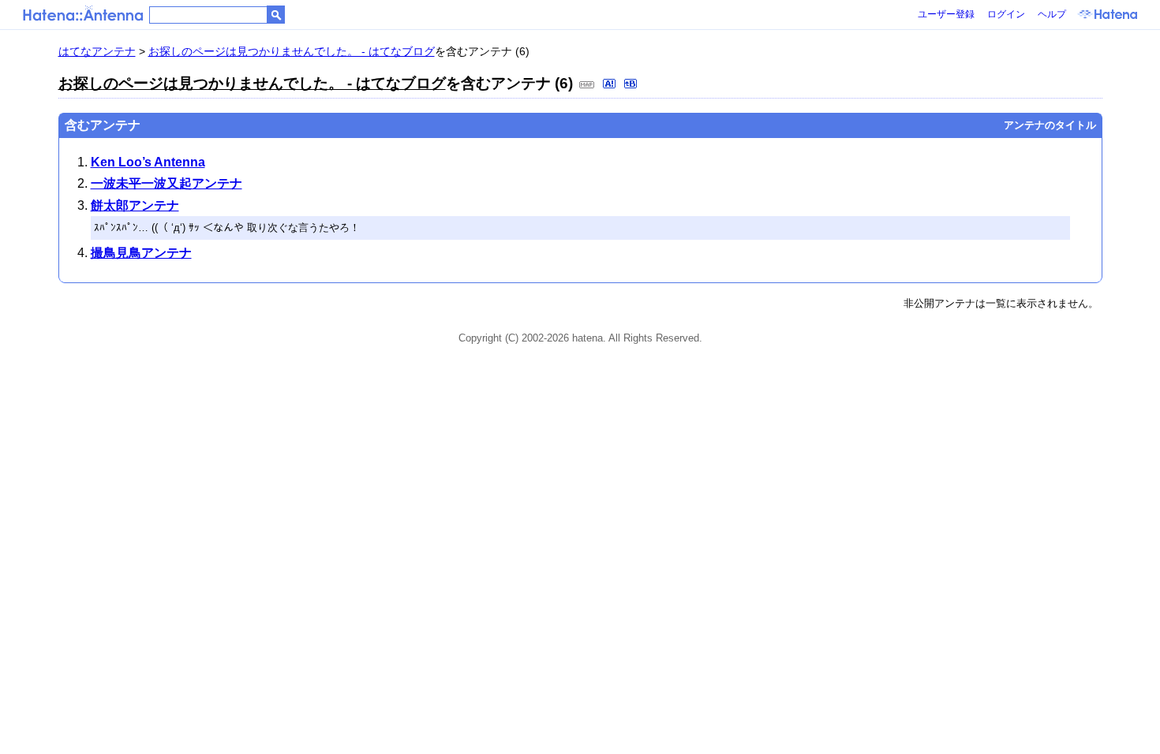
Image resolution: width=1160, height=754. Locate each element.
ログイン (1006, 14)
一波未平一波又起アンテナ (166, 183)
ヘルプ (1052, 14)
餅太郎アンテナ (135, 205)
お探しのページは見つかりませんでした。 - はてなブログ (291, 51)
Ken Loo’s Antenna (148, 162)
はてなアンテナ (97, 51)
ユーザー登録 (946, 14)
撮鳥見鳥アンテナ (141, 252)
